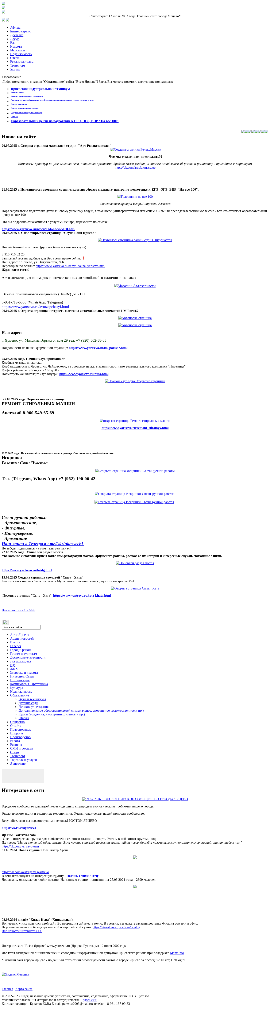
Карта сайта (23, 989)
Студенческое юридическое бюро (26, 112)
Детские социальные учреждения (27, 96)
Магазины (17, 50)
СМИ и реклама (21, 748)
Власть (15, 642)
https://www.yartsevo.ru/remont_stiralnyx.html (135, 428)
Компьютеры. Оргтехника (29, 684)
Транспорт (17, 65)
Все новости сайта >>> (18, 610)
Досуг (14, 39)
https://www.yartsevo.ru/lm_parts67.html (98, 348)
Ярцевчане (18, 763)
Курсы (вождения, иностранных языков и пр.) (52, 714)
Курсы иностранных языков (24, 108)
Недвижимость (21, 54)
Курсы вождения (19, 104)
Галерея (15, 646)
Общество (17, 722)
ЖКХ (14, 669)
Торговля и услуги (23, 760)
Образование (19, 695)
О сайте (15, 725)
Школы (14, 116)
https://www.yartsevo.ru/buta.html (83, 374)
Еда (12, 42)
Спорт (14, 752)
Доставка (16, 35)
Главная (7, 989)
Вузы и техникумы (32, 699)
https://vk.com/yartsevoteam (20, 846)
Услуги (15, 69)
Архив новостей (22, 638)
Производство (20, 737)
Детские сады (17, 92)
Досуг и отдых (20, 661)
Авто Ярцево (19, 634)
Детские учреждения (34, 706)
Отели (14, 58)
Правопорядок (20, 729)
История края (20, 680)
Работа (15, 741)
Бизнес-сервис (20, 31)
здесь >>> (90, 1000)
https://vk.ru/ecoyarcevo (19, 828)
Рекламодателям (22, 61)
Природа (16, 733)
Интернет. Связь (22, 676)
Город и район (20, 650)
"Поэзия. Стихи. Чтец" (82, 876)
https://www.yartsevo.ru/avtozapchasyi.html (35, 307)
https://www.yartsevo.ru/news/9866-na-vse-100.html (38, 229)
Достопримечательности (28, 657)
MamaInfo (177, 953)
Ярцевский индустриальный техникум (40, 89)
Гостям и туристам (23, 653)
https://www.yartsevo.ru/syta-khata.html (82, 595)
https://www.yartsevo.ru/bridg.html (27, 570)
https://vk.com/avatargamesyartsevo (25, 872)
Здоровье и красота (24, 672)
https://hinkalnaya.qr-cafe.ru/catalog (116, 927)
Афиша (15, 27)
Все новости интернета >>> (22, 931)
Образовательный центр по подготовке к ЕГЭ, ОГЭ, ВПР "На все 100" (65, 121)
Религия (16, 744)
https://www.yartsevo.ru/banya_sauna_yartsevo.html (70, 266)
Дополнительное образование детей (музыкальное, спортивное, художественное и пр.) (52, 100)
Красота (16, 46)
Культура (16, 688)
